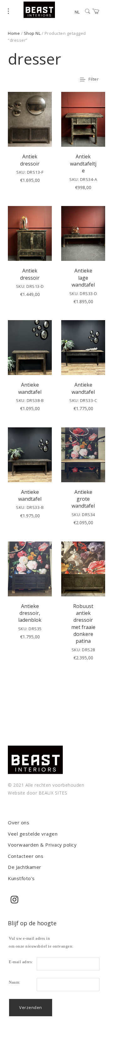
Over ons (18, 822)
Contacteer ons (25, 856)
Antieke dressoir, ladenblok (29, 613)
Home (14, 33)
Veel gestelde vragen (32, 834)
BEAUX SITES (53, 793)
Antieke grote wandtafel (83, 499)
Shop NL (32, 33)
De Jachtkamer (24, 867)
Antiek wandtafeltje (83, 163)
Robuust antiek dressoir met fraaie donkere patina (83, 624)
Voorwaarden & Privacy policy (42, 845)
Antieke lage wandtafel (83, 277)
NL (77, 12)
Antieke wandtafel (29, 388)
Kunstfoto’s (21, 878)
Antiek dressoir (30, 160)
